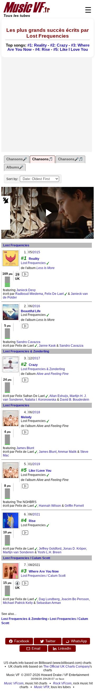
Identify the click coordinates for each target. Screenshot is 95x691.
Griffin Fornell (74, 506)
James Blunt (25, 448)
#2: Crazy (59, 45)
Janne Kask (47, 345)
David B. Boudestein (74, 399)
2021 (36, 514)
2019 (36, 464)
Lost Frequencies (16, 245)
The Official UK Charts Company (66, 666)
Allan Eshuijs (58, 396)
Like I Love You (40, 471)
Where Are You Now (44, 571)
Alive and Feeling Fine (52, 374)
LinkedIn (64, 648)
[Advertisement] (47, 104)
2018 (36, 412)
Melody (26, 417)
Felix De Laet (54, 294)
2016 (36, 306)
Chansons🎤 (16, 159)
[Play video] (47, 212)
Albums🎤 (14, 167)
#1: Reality (37, 45)
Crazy (33, 365)
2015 (36, 252)
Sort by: (12, 179)
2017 (36, 358)
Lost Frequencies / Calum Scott (26, 558)
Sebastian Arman (48, 603)
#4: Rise (42, 49)
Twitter (50, 641)
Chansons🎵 (42, 159)
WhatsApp (79, 641)
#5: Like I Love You (70, 49)
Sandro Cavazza (28, 342)
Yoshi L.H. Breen (49, 552)
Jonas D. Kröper (74, 548)
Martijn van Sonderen (18, 552)
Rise (32, 521)
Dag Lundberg (49, 599)
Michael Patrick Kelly (18, 603)
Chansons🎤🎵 (70, 159)
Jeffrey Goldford (50, 548)
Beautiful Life (31, 311)
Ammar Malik (67, 452)
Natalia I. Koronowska (40, 399)
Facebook (21, 641)
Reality (34, 259)
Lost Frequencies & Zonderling (26, 351)
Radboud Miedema (29, 294)
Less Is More (45, 268)
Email (36, 648)
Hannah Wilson (50, 506)
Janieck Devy (26, 290)
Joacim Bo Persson (75, 599)
